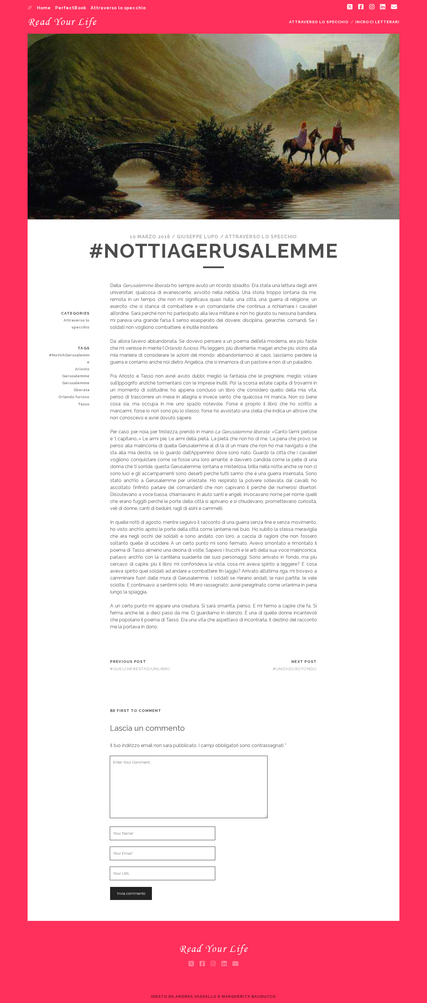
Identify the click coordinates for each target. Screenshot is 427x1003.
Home (44, 7)
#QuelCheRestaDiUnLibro (140, 669)
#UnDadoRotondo (295, 669)
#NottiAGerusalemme (69, 358)
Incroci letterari (377, 22)
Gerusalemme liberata (75, 386)
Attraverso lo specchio (118, 7)
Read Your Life (62, 21)
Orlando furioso (73, 397)
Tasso (83, 404)
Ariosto (82, 369)
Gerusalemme (75, 376)
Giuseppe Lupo (198, 236)
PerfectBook (70, 7)
